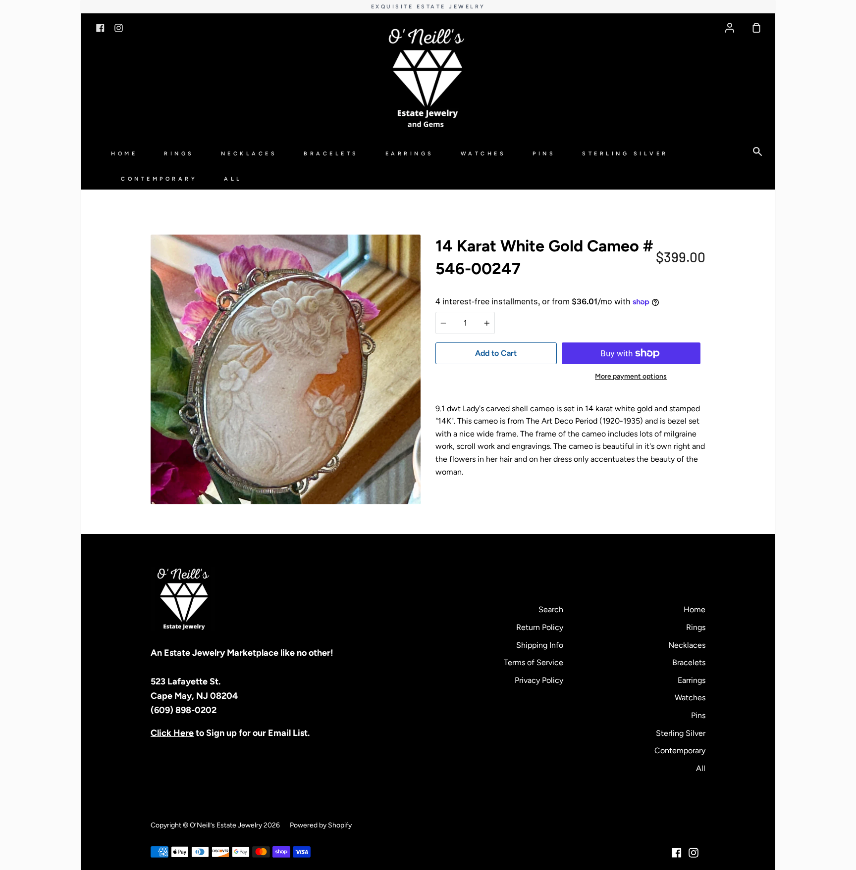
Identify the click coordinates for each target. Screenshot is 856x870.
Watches (483, 153)
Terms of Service (533, 662)
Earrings (409, 153)
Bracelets (331, 153)
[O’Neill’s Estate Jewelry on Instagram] (693, 853)
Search (550, 609)
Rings (179, 153)
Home (124, 153)
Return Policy (539, 627)
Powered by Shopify (321, 825)
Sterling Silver (625, 153)
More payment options (631, 376)
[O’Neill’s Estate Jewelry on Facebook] (677, 853)
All (233, 179)
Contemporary (159, 179)
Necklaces (249, 153)
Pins (544, 153)
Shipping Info (539, 645)
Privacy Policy (539, 680)
